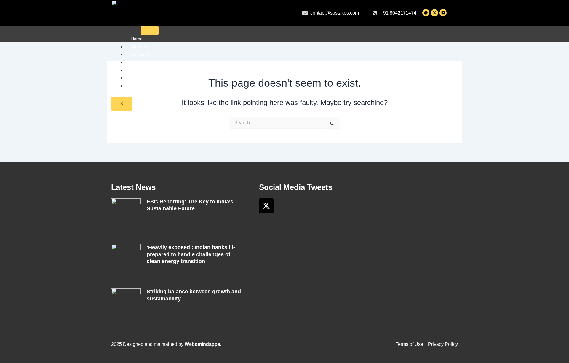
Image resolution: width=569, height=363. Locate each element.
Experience (141, 62)
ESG (135, 78)
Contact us (142, 85)
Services (139, 54)
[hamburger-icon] (150, 30)
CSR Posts (141, 70)
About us (139, 46)
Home (137, 38)
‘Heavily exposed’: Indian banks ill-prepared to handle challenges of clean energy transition (191, 254)
